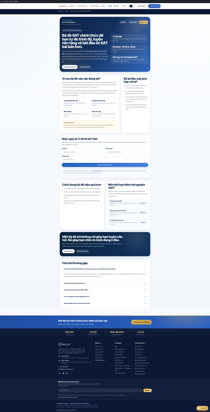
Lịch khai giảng (94, 6)
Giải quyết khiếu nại (140, 374)
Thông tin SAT (133, 22)
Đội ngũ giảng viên (140, 349)
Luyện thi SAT (98, 346)
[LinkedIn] (67, 373)
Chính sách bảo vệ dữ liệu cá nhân (67, 397)
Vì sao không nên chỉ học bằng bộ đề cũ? (76, 296)
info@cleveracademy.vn (66, 369)
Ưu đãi (124, 6)
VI (130, 6)
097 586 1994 (64, 366)
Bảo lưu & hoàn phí (140, 368)
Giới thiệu (116, 6)
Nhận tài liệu (143, 22)
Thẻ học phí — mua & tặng (122, 365)
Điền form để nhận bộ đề (70, 67)
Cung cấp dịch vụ (139, 371)
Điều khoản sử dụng (140, 360)
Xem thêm (142, 203)
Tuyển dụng (138, 354)
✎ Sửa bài (15, 1)
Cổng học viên (139, 352)
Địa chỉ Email (109, 148)
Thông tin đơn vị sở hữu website (67, 410)
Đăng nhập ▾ (142, 6)
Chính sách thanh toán (141, 365)
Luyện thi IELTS (99, 349)
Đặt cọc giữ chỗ (119, 363)
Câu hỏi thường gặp (120, 373)
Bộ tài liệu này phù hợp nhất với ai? (74, 283)
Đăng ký (143, 222)
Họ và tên (64, 148)
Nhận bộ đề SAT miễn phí (105, 165)
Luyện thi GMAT (99, 352)
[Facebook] (59, 373)
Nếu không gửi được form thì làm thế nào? (77, 303)
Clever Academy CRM (6, 1)
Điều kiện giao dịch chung (142, 363)
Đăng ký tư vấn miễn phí (141, 322)
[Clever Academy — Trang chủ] (62, 6)
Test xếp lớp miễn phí (120, 357)
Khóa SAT (123, 22)
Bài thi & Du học (82, 6)
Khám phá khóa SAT (82, 251)
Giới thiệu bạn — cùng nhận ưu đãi (123, 369)
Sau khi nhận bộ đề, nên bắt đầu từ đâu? (76, 290)
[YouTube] (63, 373)
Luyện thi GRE (99, 354)
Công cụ (103, 6)
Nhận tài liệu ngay (68, 251)
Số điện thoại (65, 156)
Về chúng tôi (138, 346)
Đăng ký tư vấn (154, 6)
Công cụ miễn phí (119, 349)
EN (134, 6)
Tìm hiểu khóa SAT (85, 67)
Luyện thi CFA (99, 357)
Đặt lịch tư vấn (119, 360)
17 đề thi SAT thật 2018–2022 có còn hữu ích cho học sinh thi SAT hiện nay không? (89, 269)
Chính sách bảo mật (140, 357)
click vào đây (96, 171)
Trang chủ (60, 11)
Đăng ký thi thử (119, 354)
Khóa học (72, 6)
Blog (110, 6)
